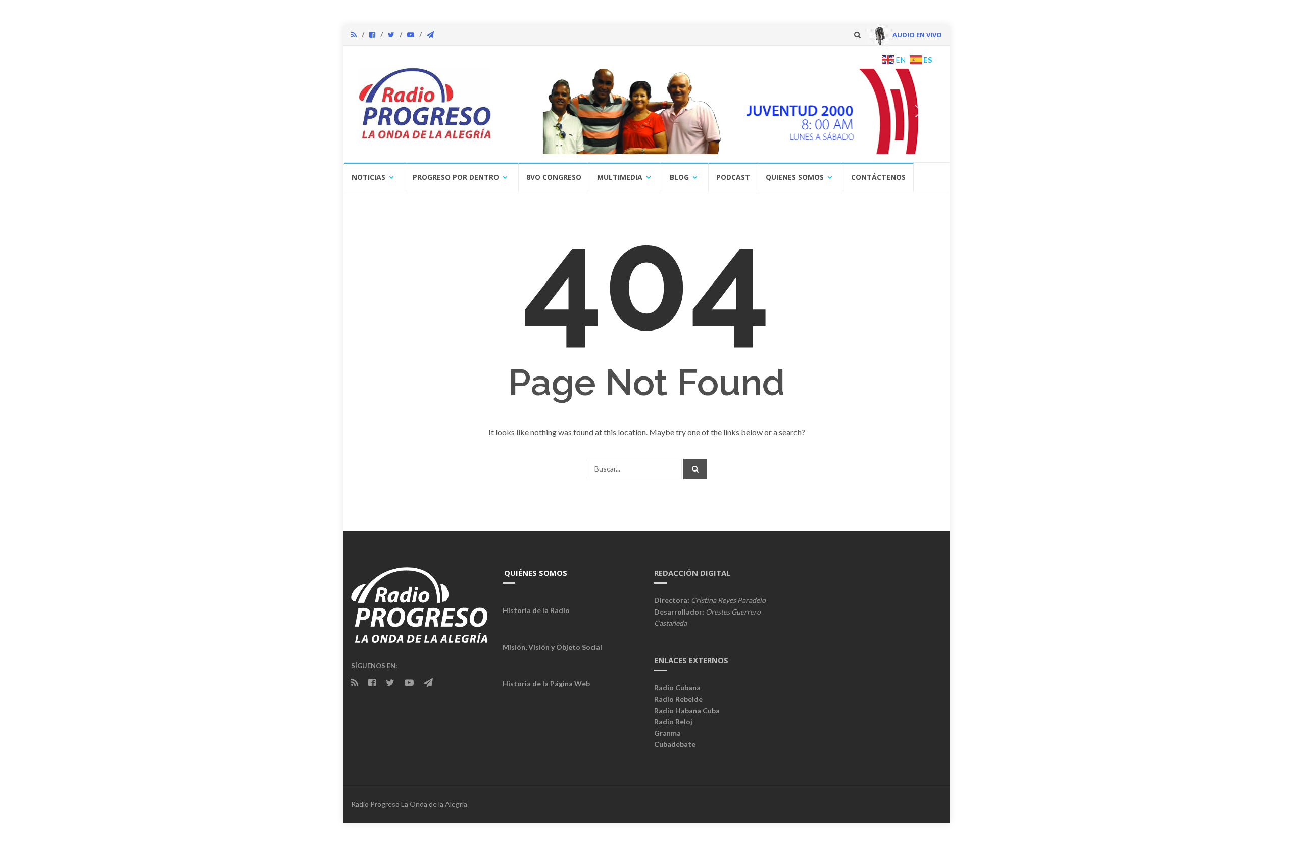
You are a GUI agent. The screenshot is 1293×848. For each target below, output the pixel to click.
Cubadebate (674, 744)
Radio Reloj (673, 721)
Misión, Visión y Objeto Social (552, 647)
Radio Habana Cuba (687, 710)
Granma (667, 733)
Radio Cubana (677, 687)
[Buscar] (695, 469)
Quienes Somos (795, 177)
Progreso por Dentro (456, 177)
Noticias (368, 177)
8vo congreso (553, 177)
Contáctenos (878, 177)
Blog (679, 177)
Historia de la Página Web (546, 683)
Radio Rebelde (678, 699)
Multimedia (619, 177)
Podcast (733, 177)
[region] (721, 111)
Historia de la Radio (536, 610)
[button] (757, 111)
